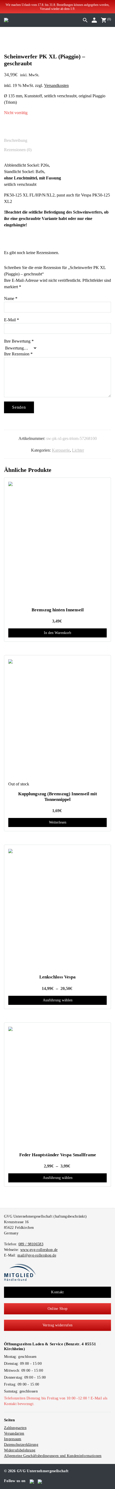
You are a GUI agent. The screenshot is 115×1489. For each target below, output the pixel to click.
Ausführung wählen (57, 1000)
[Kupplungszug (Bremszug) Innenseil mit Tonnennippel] (57, 720)
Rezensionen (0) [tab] (18, 149)
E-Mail (11, 320)
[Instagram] (40, 1481)
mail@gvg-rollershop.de (36, 1255)
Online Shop (57, 1309)
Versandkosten (56, 85)
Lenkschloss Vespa (57, 977)
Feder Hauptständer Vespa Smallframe (57, 1154)
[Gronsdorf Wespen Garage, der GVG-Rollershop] (6, 20)
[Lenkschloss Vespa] (57, 909)
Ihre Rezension (18, 354)
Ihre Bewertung (19, 341)
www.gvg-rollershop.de (38, 1250)
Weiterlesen (57, 822)
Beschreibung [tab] (15, 140)
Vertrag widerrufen (57, 1325)
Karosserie (61, 450)
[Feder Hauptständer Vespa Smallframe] (57, 1087)
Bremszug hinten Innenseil (58, 609)
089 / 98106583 (30, 1244)
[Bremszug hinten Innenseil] (57, 542)
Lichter (78, 450)
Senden (19, 407)
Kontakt (57, 1292)
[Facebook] (32, 1481)
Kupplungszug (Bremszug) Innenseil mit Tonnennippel (57, 796)
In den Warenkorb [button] (57, 633)
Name (10, 298)
